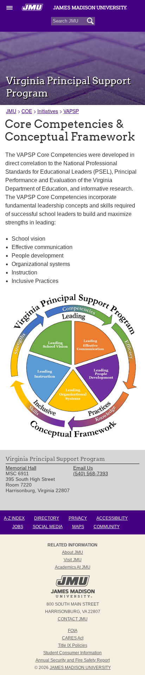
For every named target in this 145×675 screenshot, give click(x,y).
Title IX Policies (72, 645)
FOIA (72, 630)
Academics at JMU (72, 567)
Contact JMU (73, 619)
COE (26, 110)
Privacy (78, 518)
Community (107, 526)
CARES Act (72, 638)
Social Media (48, 526)
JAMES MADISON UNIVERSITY (80, 667)
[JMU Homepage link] (72, 596)
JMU (11, 110)
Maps (78, 526)
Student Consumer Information (72, 652)
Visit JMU (73, 559)
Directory (46, 518)
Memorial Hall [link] (21, 468)
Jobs (17, 526)
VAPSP (71, 110)
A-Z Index (14, 518)
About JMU (72, 552)
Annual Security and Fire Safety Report (73, 660)
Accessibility (112, 518)
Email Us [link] (83, 468)
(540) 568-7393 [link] (90, 473)
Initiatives (47, 110)
